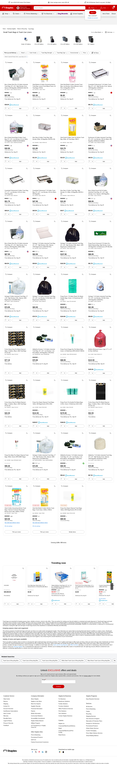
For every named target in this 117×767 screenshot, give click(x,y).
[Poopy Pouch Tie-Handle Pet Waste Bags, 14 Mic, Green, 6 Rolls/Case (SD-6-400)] (72, 391)
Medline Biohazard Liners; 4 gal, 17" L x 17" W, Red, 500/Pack (100, 350)
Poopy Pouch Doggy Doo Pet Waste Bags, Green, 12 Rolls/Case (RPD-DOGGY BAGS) (72, 350)
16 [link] (66, 92)
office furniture (74, 645)
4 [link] (38, 251)
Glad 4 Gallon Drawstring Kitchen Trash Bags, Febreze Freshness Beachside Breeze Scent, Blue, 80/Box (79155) (15, 509)
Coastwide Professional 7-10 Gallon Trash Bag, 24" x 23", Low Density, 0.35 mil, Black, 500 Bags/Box (44, 192)
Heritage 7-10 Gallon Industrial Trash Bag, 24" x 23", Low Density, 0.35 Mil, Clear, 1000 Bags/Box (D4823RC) (99, 298)
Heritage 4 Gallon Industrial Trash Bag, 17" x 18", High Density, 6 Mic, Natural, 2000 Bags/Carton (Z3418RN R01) (16, 298)
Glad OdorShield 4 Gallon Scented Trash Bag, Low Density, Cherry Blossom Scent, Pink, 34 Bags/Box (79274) (71, 86)
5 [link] (94, 304)
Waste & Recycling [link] (22, 28)
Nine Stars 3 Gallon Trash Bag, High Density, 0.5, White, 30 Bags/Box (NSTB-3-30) (72, 192)
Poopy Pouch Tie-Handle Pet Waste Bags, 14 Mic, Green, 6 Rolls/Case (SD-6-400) (71, 403)
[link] (19, 2)
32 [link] (94, 92)
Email (43, 679)
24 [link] (10, 251)
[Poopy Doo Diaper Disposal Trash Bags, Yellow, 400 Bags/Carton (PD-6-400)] (44, 391)
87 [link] (38, 516)
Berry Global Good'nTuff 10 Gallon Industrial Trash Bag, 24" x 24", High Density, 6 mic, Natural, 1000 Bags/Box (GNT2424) (98, 192)
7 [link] (66, 251)
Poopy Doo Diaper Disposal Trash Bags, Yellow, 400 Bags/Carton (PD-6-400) (43, 403)
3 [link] (94, 251)
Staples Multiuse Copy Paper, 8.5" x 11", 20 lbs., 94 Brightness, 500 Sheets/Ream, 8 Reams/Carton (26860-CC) (61, 587)
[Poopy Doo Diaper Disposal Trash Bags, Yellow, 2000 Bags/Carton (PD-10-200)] (72, 497)
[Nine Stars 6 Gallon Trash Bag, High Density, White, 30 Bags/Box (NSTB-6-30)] (44, 127)
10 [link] (38, 463)
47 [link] (38, 198)
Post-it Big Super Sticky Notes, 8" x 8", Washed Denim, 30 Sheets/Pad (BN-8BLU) (38, 586)
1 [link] (66, 304)
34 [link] (10, 92)
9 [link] (38, 145)
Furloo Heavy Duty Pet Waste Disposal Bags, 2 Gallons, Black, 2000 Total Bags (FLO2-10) (15, 404)
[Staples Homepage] (8, 8)
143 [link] (39, 92)
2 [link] (66, 516)
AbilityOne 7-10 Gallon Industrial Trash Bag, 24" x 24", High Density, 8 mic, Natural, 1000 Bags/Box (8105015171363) (100, 456)
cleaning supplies (18, 646)
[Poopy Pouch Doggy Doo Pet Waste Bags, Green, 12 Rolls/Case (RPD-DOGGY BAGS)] (72, 338)
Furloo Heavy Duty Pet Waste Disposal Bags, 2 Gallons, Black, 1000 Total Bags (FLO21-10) (99, 404)
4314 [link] (11, 516)
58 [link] (10, 198)
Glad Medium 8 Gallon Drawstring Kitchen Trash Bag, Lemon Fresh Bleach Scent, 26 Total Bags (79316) (44, 86)
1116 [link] (106, 589)
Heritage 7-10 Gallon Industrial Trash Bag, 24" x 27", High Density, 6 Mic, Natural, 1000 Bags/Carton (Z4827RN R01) (44, 245)
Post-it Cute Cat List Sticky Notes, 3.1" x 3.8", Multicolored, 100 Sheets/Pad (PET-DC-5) (84, 587)
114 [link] (11, 145)
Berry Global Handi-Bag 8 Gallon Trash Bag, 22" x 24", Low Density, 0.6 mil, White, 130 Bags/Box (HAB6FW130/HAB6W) (16, 139)
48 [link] (66, 145)
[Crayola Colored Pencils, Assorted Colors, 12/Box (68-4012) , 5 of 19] (109, 577)
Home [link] (4, 28)
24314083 (6, 585)
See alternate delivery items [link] (12, 522)
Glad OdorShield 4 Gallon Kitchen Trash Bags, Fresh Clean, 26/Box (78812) (43, 508)
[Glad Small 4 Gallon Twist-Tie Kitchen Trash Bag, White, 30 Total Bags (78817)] (72, 127)
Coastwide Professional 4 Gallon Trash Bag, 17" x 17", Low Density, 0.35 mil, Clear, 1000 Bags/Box (16, 192)
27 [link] (94, 198)
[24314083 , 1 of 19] (14, 577)
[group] (14, 586)
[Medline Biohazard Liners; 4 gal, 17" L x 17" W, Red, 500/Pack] (100, 338)
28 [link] (66, 198)
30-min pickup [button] (8, 526)
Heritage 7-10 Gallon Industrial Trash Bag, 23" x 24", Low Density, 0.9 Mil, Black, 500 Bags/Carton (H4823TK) (44, 298)
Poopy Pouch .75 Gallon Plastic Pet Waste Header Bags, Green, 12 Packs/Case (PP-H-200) (71, 298)
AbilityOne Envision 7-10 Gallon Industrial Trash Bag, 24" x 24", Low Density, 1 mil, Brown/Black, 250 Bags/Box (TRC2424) (44, 351)
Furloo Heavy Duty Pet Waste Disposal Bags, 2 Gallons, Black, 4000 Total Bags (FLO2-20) (15, 351)
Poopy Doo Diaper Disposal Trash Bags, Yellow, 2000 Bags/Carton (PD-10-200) (71, 508)
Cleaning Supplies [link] (11, 28)
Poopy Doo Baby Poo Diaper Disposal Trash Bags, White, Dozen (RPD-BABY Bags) (17, 455)
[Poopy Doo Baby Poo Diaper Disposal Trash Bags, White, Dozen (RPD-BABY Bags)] (17, 444)
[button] (83, 8)
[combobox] (59, 8)
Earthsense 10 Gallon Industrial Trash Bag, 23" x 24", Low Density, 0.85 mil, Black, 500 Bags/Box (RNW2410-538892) (100, 139)
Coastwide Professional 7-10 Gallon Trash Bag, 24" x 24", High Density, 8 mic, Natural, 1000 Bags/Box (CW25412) (100, 86)
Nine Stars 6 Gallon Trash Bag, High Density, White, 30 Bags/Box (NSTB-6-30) (44, 138)
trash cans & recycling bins (60, 645)
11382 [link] (58, 589)
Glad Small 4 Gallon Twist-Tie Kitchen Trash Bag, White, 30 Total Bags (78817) (72, 138)
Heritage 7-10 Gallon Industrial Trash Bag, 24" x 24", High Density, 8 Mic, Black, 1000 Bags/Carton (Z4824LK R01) (71, 245)
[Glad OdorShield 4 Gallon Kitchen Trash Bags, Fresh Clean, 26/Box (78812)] (44, 497)
